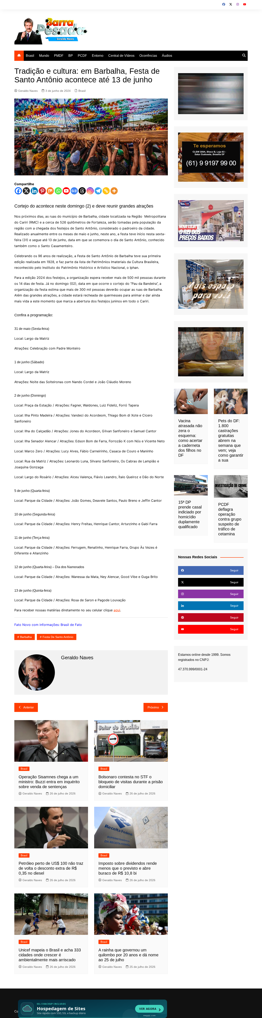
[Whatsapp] (58, 190)
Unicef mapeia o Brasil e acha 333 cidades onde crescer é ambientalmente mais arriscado (50, 955)
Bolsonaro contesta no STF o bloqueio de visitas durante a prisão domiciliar (130, 782)
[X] (26, 190)
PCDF (82, 55)
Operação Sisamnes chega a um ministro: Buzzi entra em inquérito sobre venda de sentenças (49, 782)
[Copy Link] (106, 190)
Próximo (153, 707)
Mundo (44, 55)
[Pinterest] (42, 190)
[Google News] (74, 190)
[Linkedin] (34, 190)
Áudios (167, 55)
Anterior (28, 707)
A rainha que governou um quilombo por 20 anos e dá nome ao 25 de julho (128, 955)
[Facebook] (18, 190)
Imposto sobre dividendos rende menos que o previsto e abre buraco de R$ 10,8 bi (127, 868)
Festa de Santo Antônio (58, 637)
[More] (114, 190)
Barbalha (26, 637)
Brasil (30, 55)
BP (70, 55)
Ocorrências (148, 55)
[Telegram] (98, 190)
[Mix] (50, 190)
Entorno (97, 55)
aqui (117, 610)
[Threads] (82, 190)
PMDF (58, 55)
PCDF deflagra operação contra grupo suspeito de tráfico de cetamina (229, 519)
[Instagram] (90, 190)
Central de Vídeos (121, 55)
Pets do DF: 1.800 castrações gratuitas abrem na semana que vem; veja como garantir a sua (230, 440)
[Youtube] (66, 190)
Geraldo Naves (28, 90)
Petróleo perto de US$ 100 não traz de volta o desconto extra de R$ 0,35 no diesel (51, 868)
